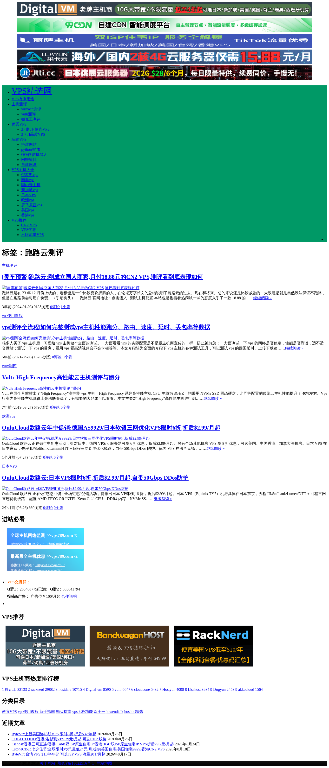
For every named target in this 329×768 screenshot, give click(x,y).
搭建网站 (29, 144)
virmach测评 (31, 109)
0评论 (55, 307)
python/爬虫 (30, 149)
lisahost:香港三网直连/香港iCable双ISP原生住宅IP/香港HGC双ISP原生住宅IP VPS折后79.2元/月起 (93, 744)
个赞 (65, 307)
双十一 (99, 712)
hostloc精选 (133, 712)
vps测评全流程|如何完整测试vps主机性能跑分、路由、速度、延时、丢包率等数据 (106, 327)
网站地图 (104, 763)
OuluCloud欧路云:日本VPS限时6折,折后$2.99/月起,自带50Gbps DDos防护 (95, 478)
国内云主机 (30, 185)
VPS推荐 (19, 220)
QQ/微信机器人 (34, 154)
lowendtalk (114, 712)
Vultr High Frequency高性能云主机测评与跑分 (61, 377)
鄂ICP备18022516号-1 (76, 763)
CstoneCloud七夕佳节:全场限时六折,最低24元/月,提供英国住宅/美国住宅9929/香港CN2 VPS (88, 749)
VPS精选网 (32, 91)
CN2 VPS (29, 225)
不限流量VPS (32, 235)
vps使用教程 (12, 316)
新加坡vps (29, 190)
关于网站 (47, 763)
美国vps (27, 210)
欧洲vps (27, 200)
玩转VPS (19, 139)
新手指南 (47, 712)
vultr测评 (28, 114)
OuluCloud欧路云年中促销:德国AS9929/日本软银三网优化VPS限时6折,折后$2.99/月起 (111, 428)
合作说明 (69, 596)
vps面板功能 (82, 712)
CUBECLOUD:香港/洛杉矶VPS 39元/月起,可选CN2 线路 (59, 739)
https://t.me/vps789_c (50, 565)
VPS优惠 (28, 230)
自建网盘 (29, 165)
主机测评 (19, 104)
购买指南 (63, 712)
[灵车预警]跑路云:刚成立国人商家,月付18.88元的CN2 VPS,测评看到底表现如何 (102, 277)
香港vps (27, 215)
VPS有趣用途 (23, 99)
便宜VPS (9, 712)
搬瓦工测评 (30, 119)
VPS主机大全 (23, 170)
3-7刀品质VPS (33, 134)
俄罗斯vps (29, 175)
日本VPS (28, 195)
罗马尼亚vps (31, 205)
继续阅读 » (262, 298)
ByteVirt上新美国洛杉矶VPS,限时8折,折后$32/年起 (54, 734)
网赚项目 (29, 160)
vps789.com (62, 535)
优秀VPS (19, 124)
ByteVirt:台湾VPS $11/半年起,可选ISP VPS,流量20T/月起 (58, 754)
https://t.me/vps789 (48, 571)
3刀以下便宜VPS (35, 129)
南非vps (27, 180)
